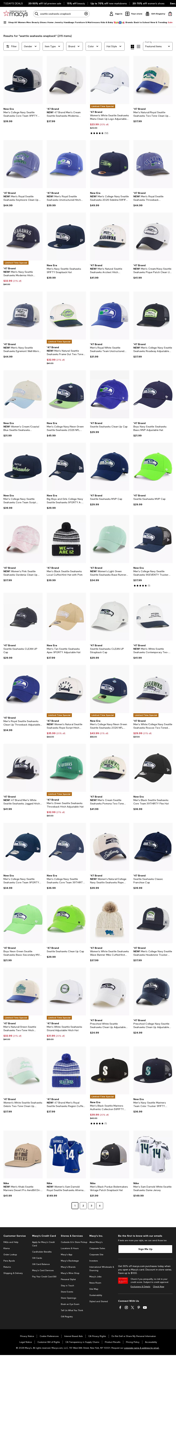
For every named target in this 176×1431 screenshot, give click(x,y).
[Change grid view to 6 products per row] (138, 46)
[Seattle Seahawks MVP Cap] (109, 467)
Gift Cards (37, 1258)
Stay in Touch (67, 1285)
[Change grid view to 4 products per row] (132, 47)
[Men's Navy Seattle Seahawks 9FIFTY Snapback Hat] (66, 236)
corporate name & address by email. (141, 1348)
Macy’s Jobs (95, 1276)
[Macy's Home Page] (15, 13)
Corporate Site (96, 1254)
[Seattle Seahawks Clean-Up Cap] (109, 394)
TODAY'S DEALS (13, 3)
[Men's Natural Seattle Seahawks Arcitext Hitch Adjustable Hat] (109, 236)
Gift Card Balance (41, 1264)
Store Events (67, 1292)
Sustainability (95, 1295)
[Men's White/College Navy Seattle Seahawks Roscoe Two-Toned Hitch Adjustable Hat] (153, 689)
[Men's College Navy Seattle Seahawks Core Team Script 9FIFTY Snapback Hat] (23, 467)
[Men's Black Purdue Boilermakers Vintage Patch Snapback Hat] (109, 1154)
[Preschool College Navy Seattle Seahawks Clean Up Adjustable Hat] (153, 991)
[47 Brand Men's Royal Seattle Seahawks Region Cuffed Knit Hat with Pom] (66, 1070)
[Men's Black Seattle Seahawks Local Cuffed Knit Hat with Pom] (66, 539)
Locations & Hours (70, 1248)
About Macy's (95, 1242)
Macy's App (66, 1254)
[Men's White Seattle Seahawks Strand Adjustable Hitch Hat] (66, 991)
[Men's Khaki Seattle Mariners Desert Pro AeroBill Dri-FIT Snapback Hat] (23, 1154)
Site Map (93, 1289)
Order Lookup (10, 1254)
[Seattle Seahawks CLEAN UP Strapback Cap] (109, 617)
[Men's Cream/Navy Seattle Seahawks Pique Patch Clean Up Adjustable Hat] (153, 236)
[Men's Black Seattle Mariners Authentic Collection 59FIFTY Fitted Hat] (109, 1070)
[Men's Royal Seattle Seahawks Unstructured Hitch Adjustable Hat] (66, 164)
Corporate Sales (97, 1248)
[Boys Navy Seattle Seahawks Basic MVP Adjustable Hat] (153, 394)
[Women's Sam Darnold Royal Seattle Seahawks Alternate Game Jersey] (66, 1154)
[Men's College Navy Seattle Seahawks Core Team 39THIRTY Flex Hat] (66, 847)
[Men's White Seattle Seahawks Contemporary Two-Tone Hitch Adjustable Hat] (153, 617)
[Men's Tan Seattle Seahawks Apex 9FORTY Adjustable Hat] (66, 617)
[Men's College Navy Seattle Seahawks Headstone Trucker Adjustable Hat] (153, 919)
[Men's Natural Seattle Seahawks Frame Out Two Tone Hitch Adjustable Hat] (66, 315)
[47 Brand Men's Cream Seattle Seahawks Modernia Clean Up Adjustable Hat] (66, 80)
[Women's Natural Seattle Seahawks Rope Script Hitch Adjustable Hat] (66, 689)
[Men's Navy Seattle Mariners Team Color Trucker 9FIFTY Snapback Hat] (153, 1070)
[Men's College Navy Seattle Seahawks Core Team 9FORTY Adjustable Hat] (23, 847)
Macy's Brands (68, 1267)
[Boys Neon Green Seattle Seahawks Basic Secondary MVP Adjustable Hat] (23, 919)
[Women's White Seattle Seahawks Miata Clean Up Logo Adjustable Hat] (109, 80)
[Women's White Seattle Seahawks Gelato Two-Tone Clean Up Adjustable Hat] (23, 1070)
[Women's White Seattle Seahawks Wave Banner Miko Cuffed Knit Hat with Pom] (109, 919)
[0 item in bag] (170, 13)
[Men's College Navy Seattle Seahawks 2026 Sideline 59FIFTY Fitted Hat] (109, 164)
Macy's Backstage (70, 1261)
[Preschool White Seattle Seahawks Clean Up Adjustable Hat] (109, 991)
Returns (7, 1267)
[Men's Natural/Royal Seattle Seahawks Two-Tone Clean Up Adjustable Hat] (153, 80)
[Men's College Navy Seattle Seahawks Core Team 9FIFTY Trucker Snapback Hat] (23, 80)
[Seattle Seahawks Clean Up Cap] (66, 919)
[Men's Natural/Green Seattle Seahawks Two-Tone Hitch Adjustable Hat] (23, 991)
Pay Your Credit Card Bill (44, 1276)
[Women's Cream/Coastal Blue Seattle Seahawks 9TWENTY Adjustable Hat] (23, 394)
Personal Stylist (68, 1279)
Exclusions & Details (140, 1286)
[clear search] (86, 14)
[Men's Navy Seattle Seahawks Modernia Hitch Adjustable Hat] (23, 236)
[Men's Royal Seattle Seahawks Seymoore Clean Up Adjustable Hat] (23, 164)
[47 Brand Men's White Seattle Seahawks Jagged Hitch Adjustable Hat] (23, 768)
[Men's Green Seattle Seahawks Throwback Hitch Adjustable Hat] (66, 768)
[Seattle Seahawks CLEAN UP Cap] (23, 617)
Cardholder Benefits (42, 1252)
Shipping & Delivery (13, 1273)
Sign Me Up (145, 1249)
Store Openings (68, 1298)
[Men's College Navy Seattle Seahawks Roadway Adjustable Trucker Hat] (153, 315)
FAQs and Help (10, 1242)
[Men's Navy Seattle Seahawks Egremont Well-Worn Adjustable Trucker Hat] (23, 315)
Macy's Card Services (43, 1270)
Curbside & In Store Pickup (74, 1242)
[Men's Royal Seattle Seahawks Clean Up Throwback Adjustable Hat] (23, 689)
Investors (93, 1261)
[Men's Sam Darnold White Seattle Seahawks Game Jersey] (153, 1154)
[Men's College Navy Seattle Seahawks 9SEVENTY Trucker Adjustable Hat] (153, 539)
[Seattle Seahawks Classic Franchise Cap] (153, 847)
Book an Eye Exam (70, 1304)
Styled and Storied (98, 1301)
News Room (95, 1283)
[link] (23, 115)
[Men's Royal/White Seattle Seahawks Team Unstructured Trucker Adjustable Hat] (109, 315)
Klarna (6, 1248)
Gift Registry (67, 1316)
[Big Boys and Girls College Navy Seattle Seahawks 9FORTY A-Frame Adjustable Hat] (66, 467)
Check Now (158, 1286)
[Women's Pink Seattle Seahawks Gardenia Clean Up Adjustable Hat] (23, 539)
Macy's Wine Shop (70, 1273)
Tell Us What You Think (72, 1310)
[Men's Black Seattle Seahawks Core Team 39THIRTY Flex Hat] (153, 768)
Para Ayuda (9, 1261)
